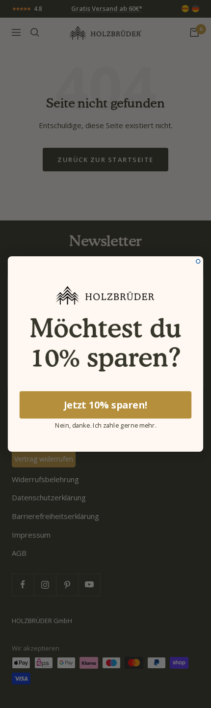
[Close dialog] (198, 261)
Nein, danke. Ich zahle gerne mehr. (105, 425)
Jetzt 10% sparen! (105, 404)
